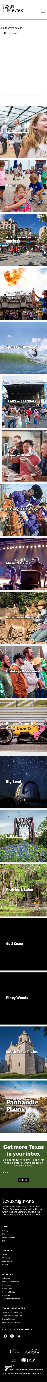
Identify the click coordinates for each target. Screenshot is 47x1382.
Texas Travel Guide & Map (12, 1316)
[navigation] (43, 11)
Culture (5, 1265)
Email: (6, 1172)
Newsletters (7, 1288)
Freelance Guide (8, 1237)
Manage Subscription (10, 1282)
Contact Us (6, 1285)
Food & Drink (7, 1261)
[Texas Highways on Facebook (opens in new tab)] (5, 1336)
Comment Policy (8, 1292)
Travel (4, 1254)
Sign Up (23, 1180)
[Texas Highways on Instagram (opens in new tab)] (12, 1336)
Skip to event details (11, 27)
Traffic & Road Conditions (12, 1312)
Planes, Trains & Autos (19, 725)
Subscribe (6, 1278)
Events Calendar (8, 1319)
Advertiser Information (11, 1299)
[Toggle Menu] (43, 11)
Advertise (6, 1295)
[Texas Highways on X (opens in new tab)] (19, 1336)
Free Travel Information (11, 1322)
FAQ (3, 1241)
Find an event (10, 33)
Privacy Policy (37, 1373)
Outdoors (6, 1258)
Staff (4, 1234)
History (5, 1231)
